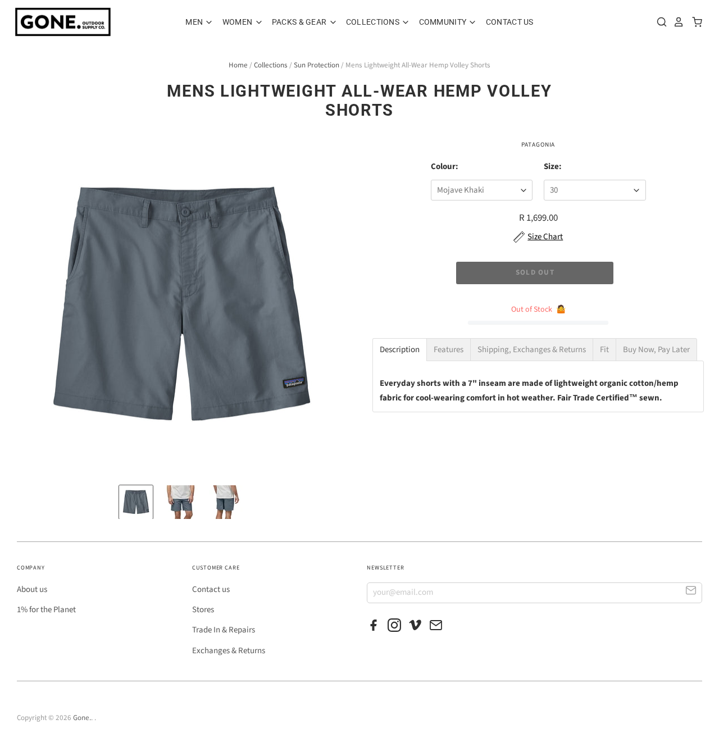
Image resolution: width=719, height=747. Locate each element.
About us (32, 589)
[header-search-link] (658, 22)
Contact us (211, 589)
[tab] (399, 349)
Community (443, 21)
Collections (373, 21)
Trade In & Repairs (223, 630)
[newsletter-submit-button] (691, 592)
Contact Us (510, 21)
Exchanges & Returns (228, 651)
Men (194, 21)
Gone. (82, 718)
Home (238, 65)
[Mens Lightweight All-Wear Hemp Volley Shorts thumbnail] (136, 502)
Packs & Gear (300, 21)
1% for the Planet (46, 610)
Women (238, 21)
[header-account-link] (675, 22)
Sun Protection (316, 65)
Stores (203, 610)
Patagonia (538, 144)
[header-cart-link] (694, 22)
